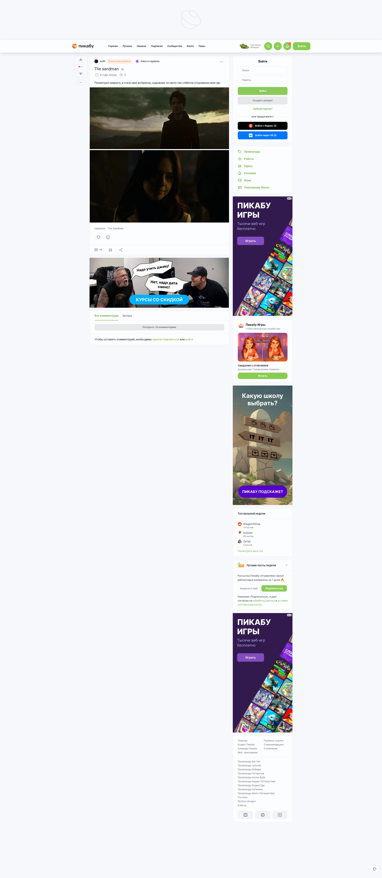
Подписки (157, 46)
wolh (102, 61)
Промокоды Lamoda (249, 765)
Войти (302, 46)
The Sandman (116, 228)
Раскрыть (159, 327)
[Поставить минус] (80, 74)
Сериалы (100, 228)
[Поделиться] (121, 250)
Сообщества (174, 46)
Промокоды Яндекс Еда (251, 785)
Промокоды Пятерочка (251, 773)
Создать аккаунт (263, 100)
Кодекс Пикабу (246, 744)
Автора (127, 315)
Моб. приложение (248, 752)
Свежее (141, 46)
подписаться (274, 588)
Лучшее (127, 46)
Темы (201, 46)
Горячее (113, 46)
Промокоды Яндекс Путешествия (257, 781)
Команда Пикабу (247, 748)
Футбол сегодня (247, 801)
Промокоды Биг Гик (249, 761)
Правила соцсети (274, 740)
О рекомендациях (274, 744)
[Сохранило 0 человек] (110, 250)
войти (189, 339)
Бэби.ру (242, 805)
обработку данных (264, 600)
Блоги (190, 46)
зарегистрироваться (165, 339)
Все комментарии (106, 315)
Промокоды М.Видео (249, 769)
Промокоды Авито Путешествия (256, 793)
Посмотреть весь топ (250, 551)
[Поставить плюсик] (80, 59)
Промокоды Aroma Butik (251, 777)
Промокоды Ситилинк (250, 789)
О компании (270, 748)
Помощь (243, 740)
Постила (243, 797)
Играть (262, 375)
